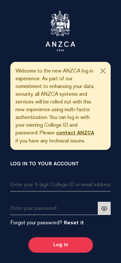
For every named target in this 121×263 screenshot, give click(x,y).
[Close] (103, 71)
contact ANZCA (75, 133)
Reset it (73, 223)
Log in (60, 245)
